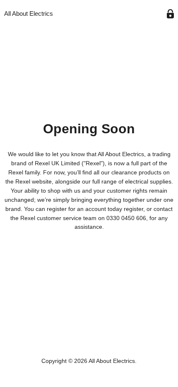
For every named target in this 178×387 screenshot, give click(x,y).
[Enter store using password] (170, 14)
